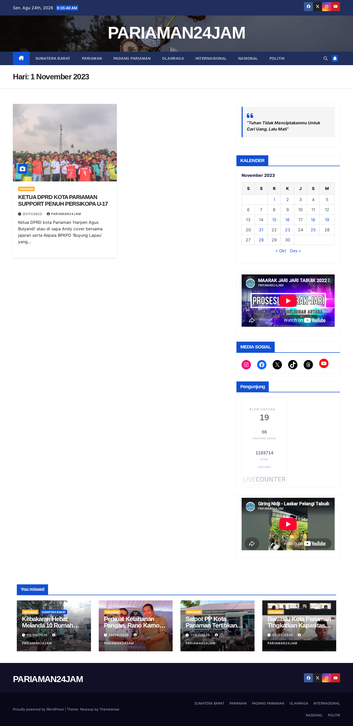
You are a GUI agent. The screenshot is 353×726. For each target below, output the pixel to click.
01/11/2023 (33, 214)
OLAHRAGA (173, 58)
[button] (326, 58)
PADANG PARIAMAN (132, 58)
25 (313, 229)
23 (287, 229)
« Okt (280, 250)
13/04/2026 (119, 635)
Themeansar (109, 709)
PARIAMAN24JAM (176, 32)
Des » (295, 250)
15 (274, 219)
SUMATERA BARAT (53, 58)
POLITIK (277, 58)
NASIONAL (248, 58)
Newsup (87, 709)
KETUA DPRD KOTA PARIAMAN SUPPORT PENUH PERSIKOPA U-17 (63, 200)
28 (261, 239)
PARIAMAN (92, 58)
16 (287, 219)
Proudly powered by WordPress (39, 709)
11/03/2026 (200, 635)
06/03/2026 (283, 635)
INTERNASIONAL (211, 58)
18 (313, 219)
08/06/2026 (38, 635)
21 (261, 229)
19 (327, 219)
